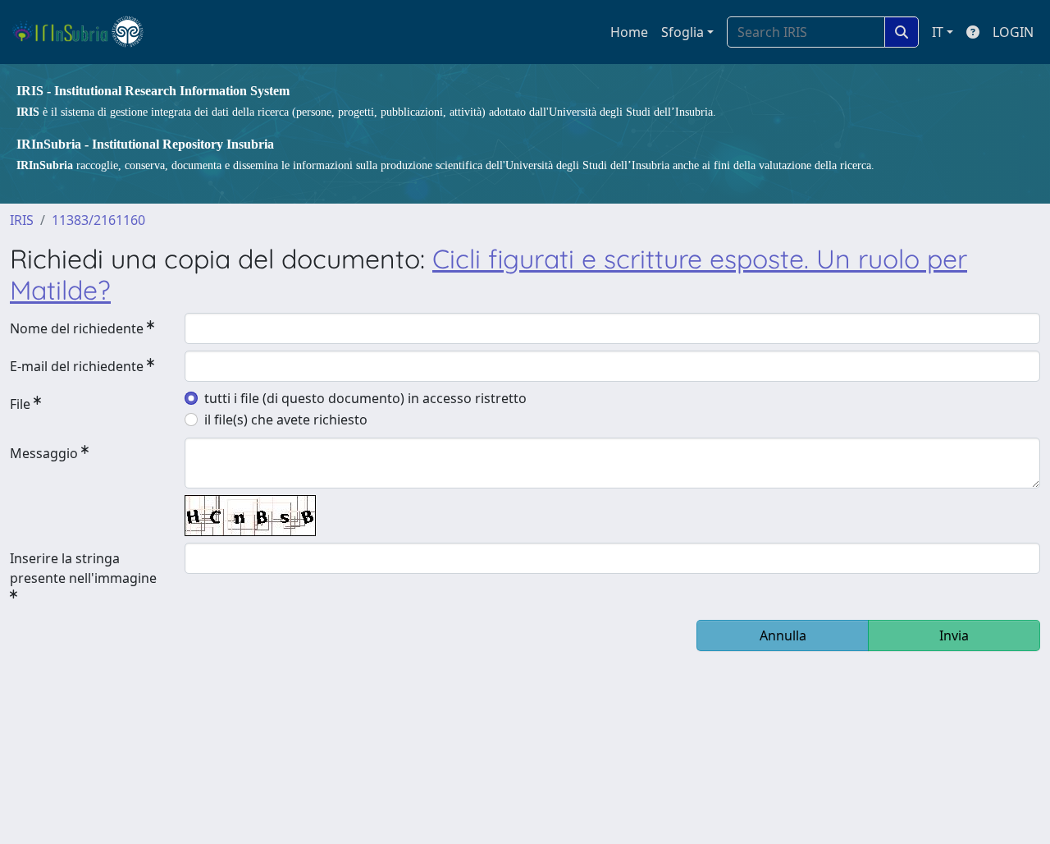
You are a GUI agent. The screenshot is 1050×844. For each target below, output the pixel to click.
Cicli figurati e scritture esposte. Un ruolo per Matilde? (488, 274)
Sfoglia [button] (682, 32)
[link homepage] (85, 32)
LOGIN (1013, 32)
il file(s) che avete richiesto (286, 420)
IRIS (22, 220)
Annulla (783, 635)
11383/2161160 (98, 220)
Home (629, 32)
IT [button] (937, 32)
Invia (954, 635)
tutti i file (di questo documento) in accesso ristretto (365, 398)
